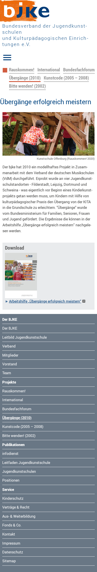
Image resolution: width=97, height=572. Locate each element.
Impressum (11, 543)
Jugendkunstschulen (19, 471)
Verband (9, 346)
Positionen (10, 480)
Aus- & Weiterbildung (18, 516)
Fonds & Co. (11, 525)
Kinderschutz (12, 498)
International (48, 70)
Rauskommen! (21, 70)
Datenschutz (12, 552)
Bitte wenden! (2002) (27, 86)
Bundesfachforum (79, 70)
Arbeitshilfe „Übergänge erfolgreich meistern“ (45, 301)
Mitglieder (10, 355)
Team (6, 372)
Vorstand (9, 364)
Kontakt (8, 534)
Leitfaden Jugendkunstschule (26, 462)
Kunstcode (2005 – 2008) (66, 78)
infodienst (10, 453)
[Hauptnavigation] (7, 57)
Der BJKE (9, 328)
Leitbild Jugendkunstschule (24, 337)
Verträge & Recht (16, 507)
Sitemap (9, 560)
